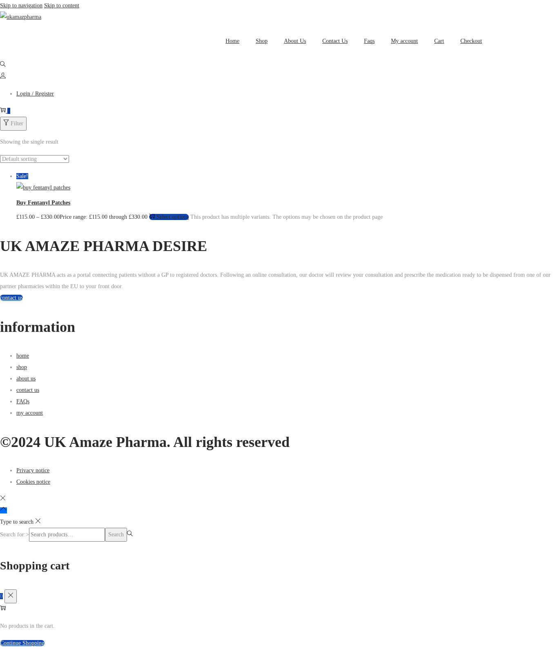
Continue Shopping (22, 643)
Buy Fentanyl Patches (43, 203)
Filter (17, 123)
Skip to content (61, 5)
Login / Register (35, 94)
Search (116, 534)
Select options (172, 217)
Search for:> (14, 534)
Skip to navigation (21, 5)
